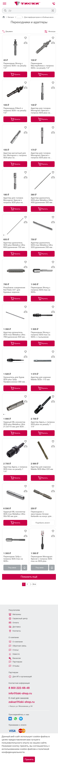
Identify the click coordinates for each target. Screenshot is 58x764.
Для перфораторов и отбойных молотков (40, 17)
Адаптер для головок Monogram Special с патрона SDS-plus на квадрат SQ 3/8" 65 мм (41, 155)
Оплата (16, 623)
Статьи (15, 650)
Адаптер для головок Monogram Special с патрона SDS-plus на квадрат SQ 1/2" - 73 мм (14, 200)
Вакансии (17, 658)
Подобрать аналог (42, 523)
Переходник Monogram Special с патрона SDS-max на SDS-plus (42, 558)
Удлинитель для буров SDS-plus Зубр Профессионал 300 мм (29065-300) (14, 379)
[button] (3, 414)
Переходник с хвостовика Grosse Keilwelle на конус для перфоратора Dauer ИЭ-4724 (41, 514)
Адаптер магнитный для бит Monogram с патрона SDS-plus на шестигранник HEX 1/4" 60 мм (15, 155)
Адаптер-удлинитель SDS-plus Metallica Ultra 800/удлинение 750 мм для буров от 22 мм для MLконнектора (14, 245)
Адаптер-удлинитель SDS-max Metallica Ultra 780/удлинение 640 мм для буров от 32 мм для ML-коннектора (14, 334)
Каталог (11, 17)
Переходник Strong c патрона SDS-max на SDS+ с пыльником (40, 334)
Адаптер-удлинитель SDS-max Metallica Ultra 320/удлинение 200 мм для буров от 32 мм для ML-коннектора (42, 245)
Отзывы (16, 666)
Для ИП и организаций (22, 676)
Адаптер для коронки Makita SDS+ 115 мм (41, 378)
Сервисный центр (20, 618)
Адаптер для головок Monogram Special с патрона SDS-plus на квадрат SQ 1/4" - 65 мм (42, 110)
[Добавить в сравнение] (25, 42)
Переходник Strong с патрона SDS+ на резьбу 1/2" (14, 65)
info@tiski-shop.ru (20, 693)
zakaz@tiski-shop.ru (21, 701)
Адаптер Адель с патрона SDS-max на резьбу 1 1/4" (15, 469)
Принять (29, 759)
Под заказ (12, 568)
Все (34, 584)
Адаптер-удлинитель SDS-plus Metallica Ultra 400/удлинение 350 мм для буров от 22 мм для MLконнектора (42, 200)
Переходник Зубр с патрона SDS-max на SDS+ (13, 558)
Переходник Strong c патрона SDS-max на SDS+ (40, 289)
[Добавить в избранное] (25, 37)
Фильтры (51, 31)
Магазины (17, 614)
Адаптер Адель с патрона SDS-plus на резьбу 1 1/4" (43, 424)
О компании (18, 642)
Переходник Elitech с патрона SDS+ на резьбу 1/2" (14, 110)
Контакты (17, 631)
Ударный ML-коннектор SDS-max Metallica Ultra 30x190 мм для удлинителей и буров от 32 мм (14, 514)
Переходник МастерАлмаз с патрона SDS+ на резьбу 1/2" (42, 65)
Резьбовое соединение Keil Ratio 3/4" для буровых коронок (14, 289)
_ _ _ (19, 17)
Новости (16, 654)
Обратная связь (19, 646)
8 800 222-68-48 (19, 687)
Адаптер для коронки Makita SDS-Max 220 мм (42, 468)
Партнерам (17, 662)
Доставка (17, 627)
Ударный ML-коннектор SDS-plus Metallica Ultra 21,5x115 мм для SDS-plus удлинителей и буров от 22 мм (14, 424)
